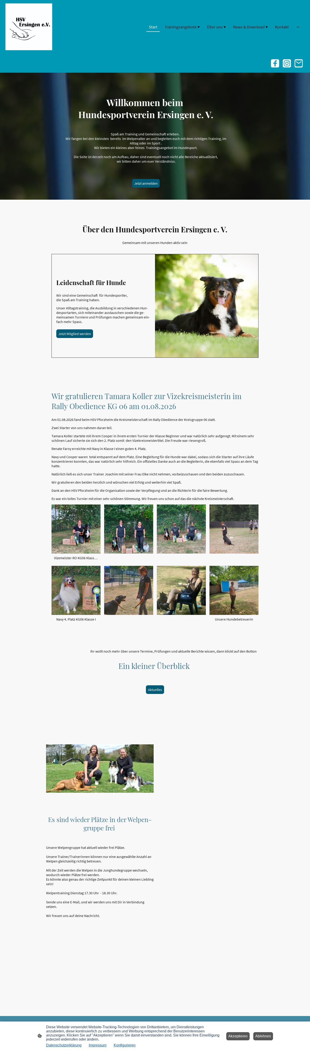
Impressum (97, 1045)
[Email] (299, 63)
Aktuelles (155, 689)
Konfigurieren (124, 1045)
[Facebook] (275, 63)
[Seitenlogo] (28, 26)
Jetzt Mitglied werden (74, 333)
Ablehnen (263, 1036)
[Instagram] (287, 63)
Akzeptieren (238, 1036)
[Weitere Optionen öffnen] (298, 27)
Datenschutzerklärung (63, 1045)
